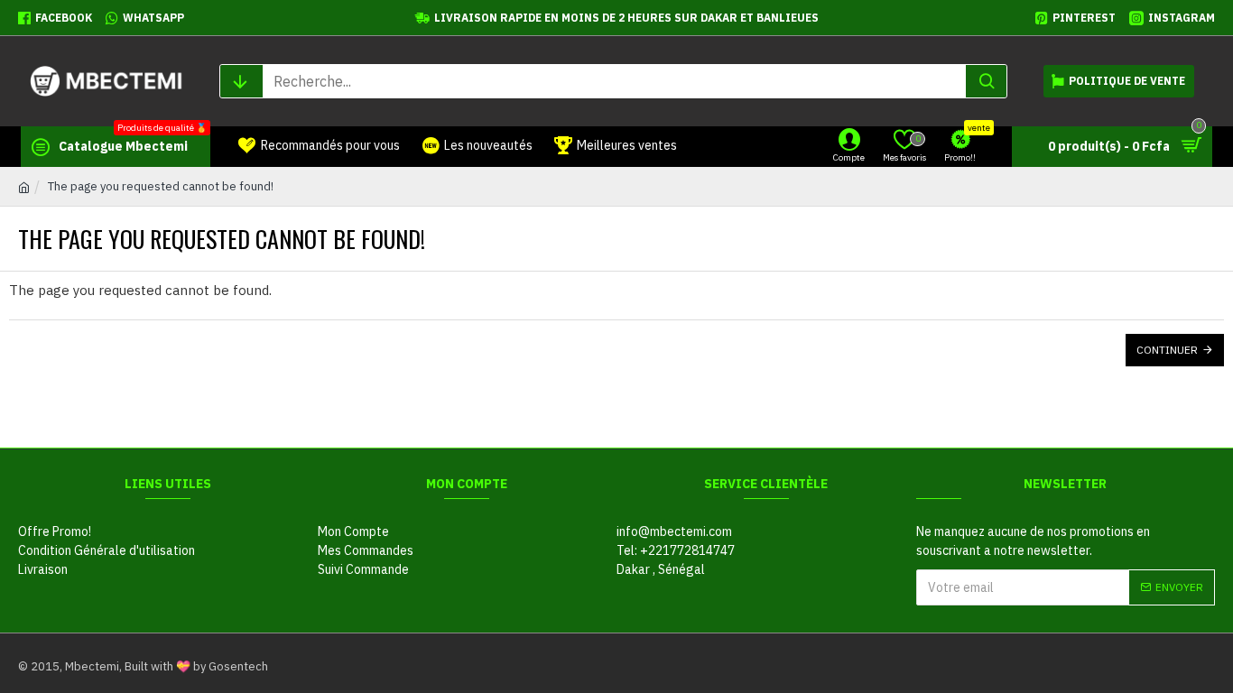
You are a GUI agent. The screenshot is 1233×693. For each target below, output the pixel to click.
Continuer (1167, 349)
